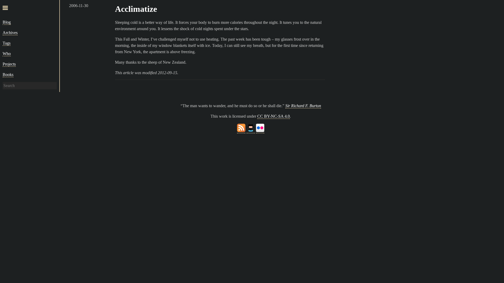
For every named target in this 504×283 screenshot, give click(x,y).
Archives (10, 32)
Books (8, 74)
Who (7, 53)
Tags (6, 43)
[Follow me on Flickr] (260, 130)
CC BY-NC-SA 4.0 (273, 116)
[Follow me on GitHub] (250, 130)
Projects (9, 64)
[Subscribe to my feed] (241, 130)
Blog (7, 22)
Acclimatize (136, 9)
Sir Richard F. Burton (303, 106)
